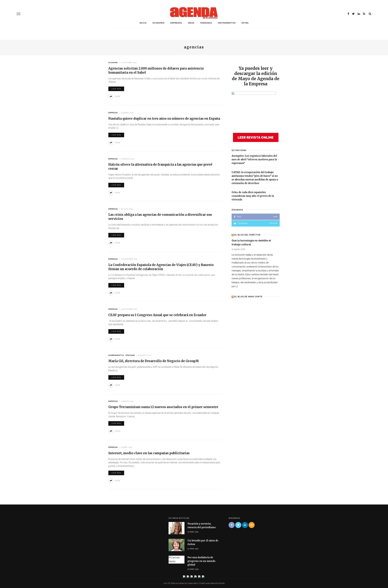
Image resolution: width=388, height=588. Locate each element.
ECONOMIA (158, 23)
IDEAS (191, 23)
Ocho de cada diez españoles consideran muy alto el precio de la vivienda (253, 196)
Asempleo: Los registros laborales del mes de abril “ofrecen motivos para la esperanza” (254, 159)
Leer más (116, 89)
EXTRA (245, 23)
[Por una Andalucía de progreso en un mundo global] (176, 559)
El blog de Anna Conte (248, 297)
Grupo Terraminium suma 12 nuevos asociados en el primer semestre (163, 407)
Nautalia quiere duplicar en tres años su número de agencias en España (164, 118)
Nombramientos (116, 355)
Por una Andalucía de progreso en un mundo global (201, 561)
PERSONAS (206, 23)
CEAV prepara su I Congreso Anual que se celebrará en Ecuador (157, 315)
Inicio (143, 23)
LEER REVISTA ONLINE (256, 137)
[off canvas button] (18, 14)
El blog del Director (247, 235)
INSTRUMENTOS (227, 23)
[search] (370, 14)
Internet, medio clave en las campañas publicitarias (149, 453)
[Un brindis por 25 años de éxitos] (176, 544)
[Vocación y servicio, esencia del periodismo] (176, 528)
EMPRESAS (176, 23)
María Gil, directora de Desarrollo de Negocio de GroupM (153, 361)
